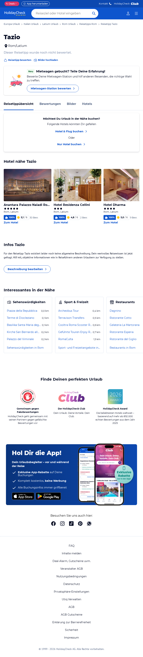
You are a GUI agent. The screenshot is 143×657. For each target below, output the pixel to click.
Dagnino (115, 310)
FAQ (71, 545)
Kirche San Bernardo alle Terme (24, 332)
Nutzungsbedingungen (71, 576)
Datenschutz (71, 584)
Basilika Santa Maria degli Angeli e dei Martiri (24, 325)
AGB (71, 607)
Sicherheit (71, 630)
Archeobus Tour (68, 310)
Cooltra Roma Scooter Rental (75, 325)
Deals (10, 3)
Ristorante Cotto (120, 318)
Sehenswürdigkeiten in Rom (25, 347)
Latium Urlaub (50, 24)
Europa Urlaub (12, 24)
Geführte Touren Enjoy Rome (75, 332)
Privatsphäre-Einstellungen (71, 591)
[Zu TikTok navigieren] (71, 524)
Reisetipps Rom (88, 24)
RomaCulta (65, 339)
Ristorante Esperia (122, 332)
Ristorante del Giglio (123, 339)
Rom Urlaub (69, 24)
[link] (128, 13)
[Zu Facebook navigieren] (53, 524)
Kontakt (103, 3)
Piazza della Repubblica (22, 310)
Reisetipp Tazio (109, 24)
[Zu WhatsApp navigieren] (89, 524)
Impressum (71, 637)
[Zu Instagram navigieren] (62, 524)
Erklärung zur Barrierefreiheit (71, 622)
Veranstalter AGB (71, 568)
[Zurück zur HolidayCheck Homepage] (14, 13)
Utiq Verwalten (71, 599)
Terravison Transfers (71, 318)
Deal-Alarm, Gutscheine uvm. (72, 561)
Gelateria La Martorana (124, 325)
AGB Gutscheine (71, 614)
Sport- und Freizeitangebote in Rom (79, 347)
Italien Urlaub (31, 24)
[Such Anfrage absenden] (93, 13)
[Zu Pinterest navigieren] (80, 524)
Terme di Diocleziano (20, 318)
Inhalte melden (71, 553)
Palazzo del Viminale (20, 339)
